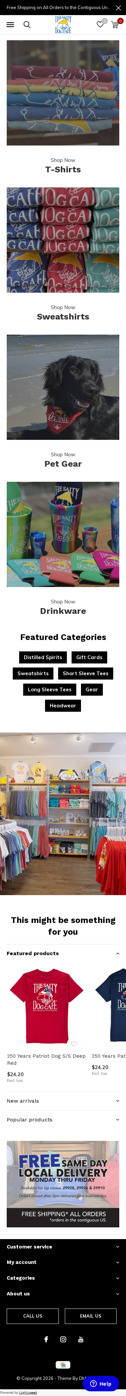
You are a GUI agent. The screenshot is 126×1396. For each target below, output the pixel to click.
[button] (10, 25)
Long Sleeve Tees (50, 689)
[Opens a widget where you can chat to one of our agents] (100, 1384)
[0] (115, 24)
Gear (92, 689)
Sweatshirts (33, 673)
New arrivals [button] (23, 1101)
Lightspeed (28, 1392)
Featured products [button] (33, 953)
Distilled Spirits (43, 657)
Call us (32, 1316)
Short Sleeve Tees (86, 673)
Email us (90, 1316)
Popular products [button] (29, 1119)
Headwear (63, 705)
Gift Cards (89, 657)
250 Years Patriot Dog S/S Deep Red (46, 1059)
